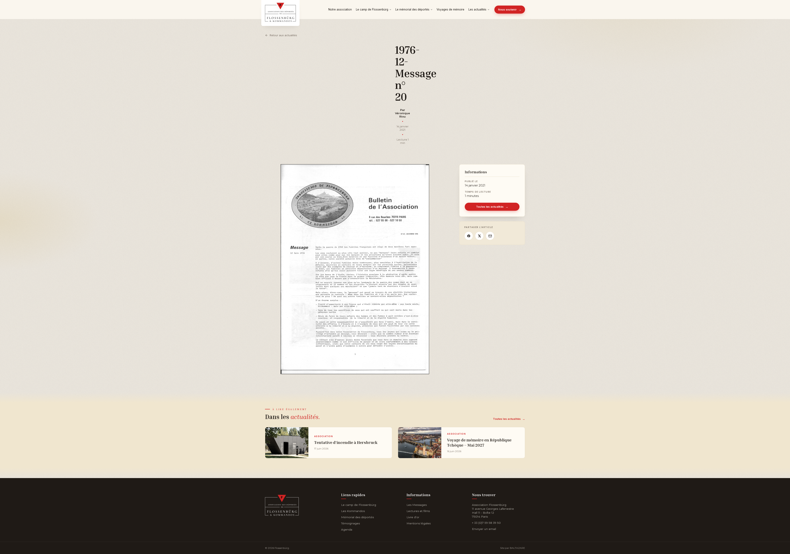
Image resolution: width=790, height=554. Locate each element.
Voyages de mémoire (450, 9)
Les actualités (477, 9)
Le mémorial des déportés (412, 9)
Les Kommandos (353, 511)
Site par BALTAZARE (512, 547)
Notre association (340, 9)
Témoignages (350, 523)
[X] (479, 236)
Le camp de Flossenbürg (372, 9)
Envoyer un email (484, 529)
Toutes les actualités (492, 206)
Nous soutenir (510, 9)
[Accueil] (282, 504)
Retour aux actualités (283, 35)
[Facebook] (468, 236)
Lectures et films (418, 511)
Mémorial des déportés (357, 517)
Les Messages (417, 504)
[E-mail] (490, 236)
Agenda (346, 529)
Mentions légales (419, 523)
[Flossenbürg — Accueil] (280, 9)
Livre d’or (413, 517)
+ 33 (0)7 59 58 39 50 (486, 522)
